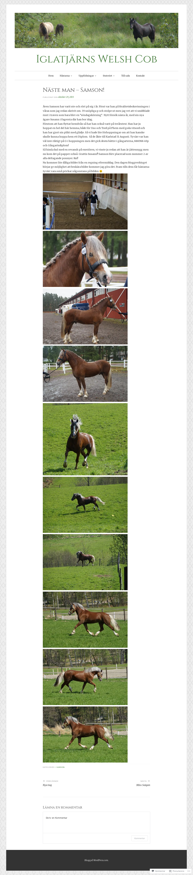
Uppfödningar (86, 75)
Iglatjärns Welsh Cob (96, 59)
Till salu (125, 75)
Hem (51, 75)
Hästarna (65, 75)
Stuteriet (107, 75)
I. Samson (60, 767)
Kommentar (139, 838)
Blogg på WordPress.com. (96, 860)
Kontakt (140, 75)
